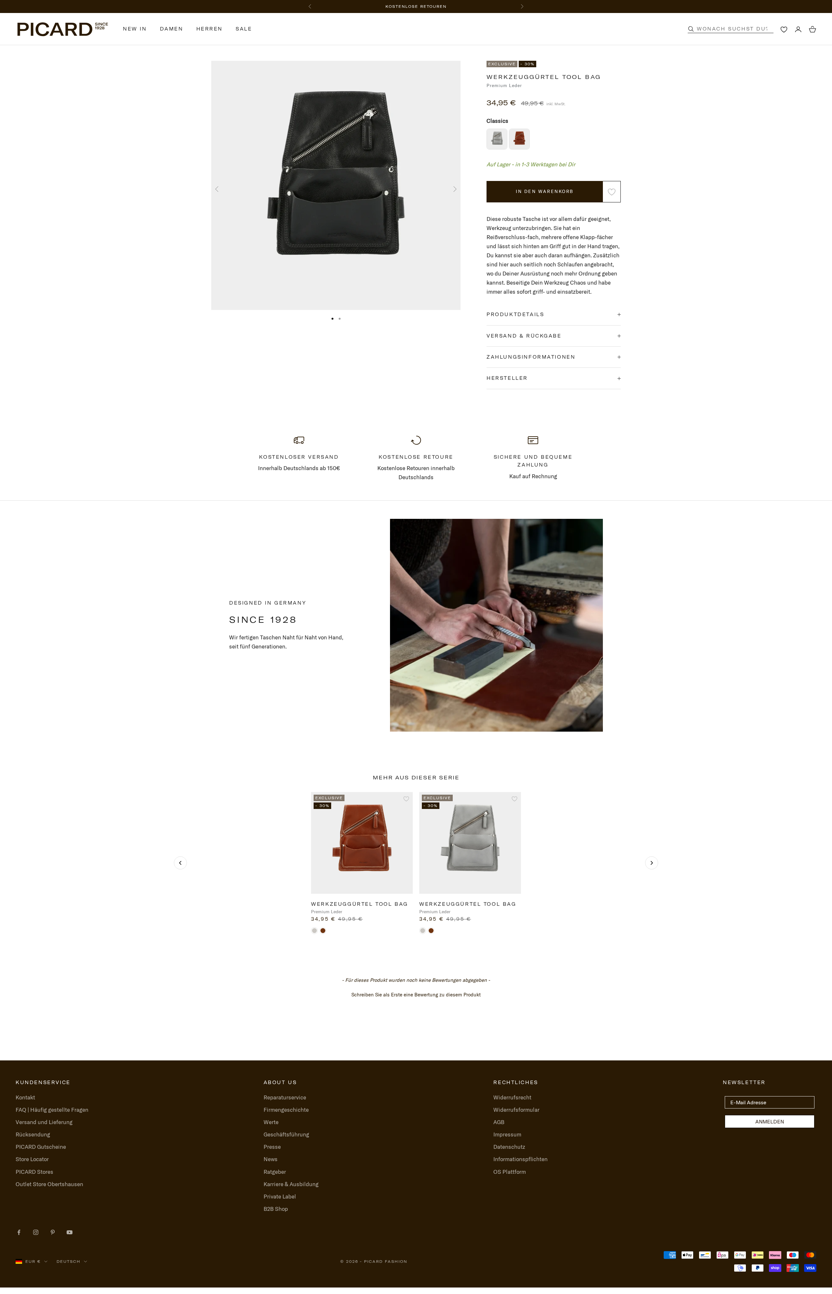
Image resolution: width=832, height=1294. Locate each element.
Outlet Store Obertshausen (49, 1184)
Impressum (507, 1134)
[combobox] (737, 29)
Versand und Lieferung (44, 1122)
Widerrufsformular (516, 1109)
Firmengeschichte (286, 1109)
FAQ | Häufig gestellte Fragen (52, 1109)
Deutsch (69, 1261)
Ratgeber (275, 1171)
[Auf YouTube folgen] (69, 1232)
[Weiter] (651, 862)
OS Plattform (509, 1171)
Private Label (280, 1196)
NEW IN (135, 29)
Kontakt (25, 1097)
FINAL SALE (380, 6)
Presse (272, 1146)
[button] (416, 994)
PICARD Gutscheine (41, 1146)
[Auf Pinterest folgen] (52, 1232)
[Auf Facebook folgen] (19, 1232)
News (271, 1159)
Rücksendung (33, 1134)
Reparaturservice (285, 1097)
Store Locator (32, 1159)
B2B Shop (276, 1208)
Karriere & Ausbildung (291, 1184)
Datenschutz (509, 1146)
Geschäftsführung (286, 1134)
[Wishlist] (784, 29)
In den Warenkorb (544, 191)
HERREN (209, 29)
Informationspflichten (520, 1159)
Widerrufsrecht (512, 1097)
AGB (498, 1122)
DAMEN (171, 29)
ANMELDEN (769, 1121)
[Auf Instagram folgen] (35, 1232)
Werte (271, 1122)
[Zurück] (180, 862)
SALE (244, 29)
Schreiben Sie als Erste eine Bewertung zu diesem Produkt (416, 995)
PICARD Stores (34, 1171)
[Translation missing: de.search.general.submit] (691, 29)
